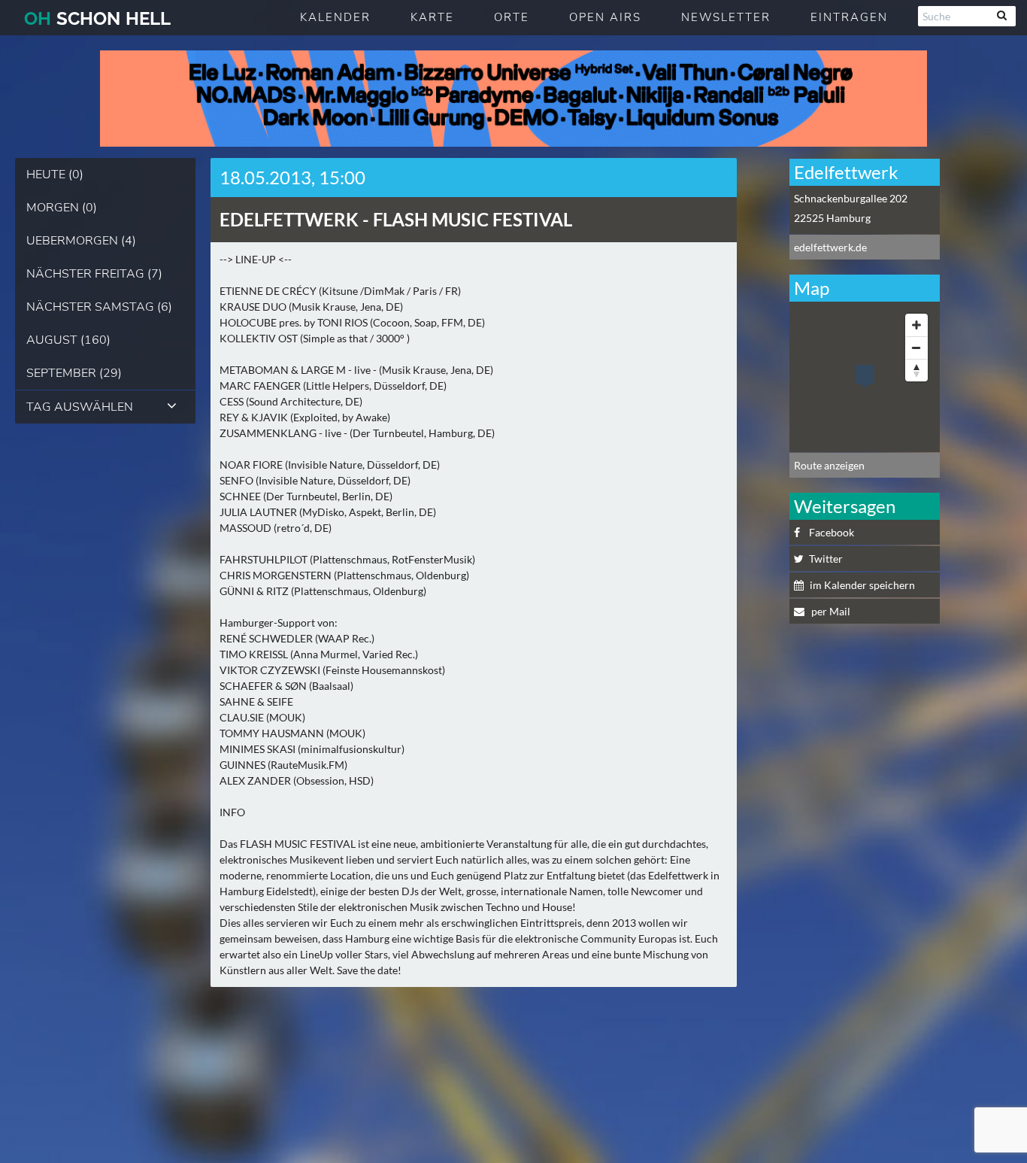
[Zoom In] (916, 325)
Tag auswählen (79, 407)
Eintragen (849, 17)
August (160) (68, 340)
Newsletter (726, 17)
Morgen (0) (61, 207)
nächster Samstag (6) (99, 307)
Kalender (335, 17)
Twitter (826, 558)
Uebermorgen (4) (81, 240)
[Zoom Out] (916, 347)
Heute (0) (54, 174)
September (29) (74, 373)
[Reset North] (916, 370)
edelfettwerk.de (830, 247)
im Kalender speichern (862, 584)
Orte (511, 17)
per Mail (829, 611)
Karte (432, 17)
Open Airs (605, 17)
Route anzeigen (829, 465)
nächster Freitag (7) (94, 274)
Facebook (831, 532)
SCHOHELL (97, 18)
